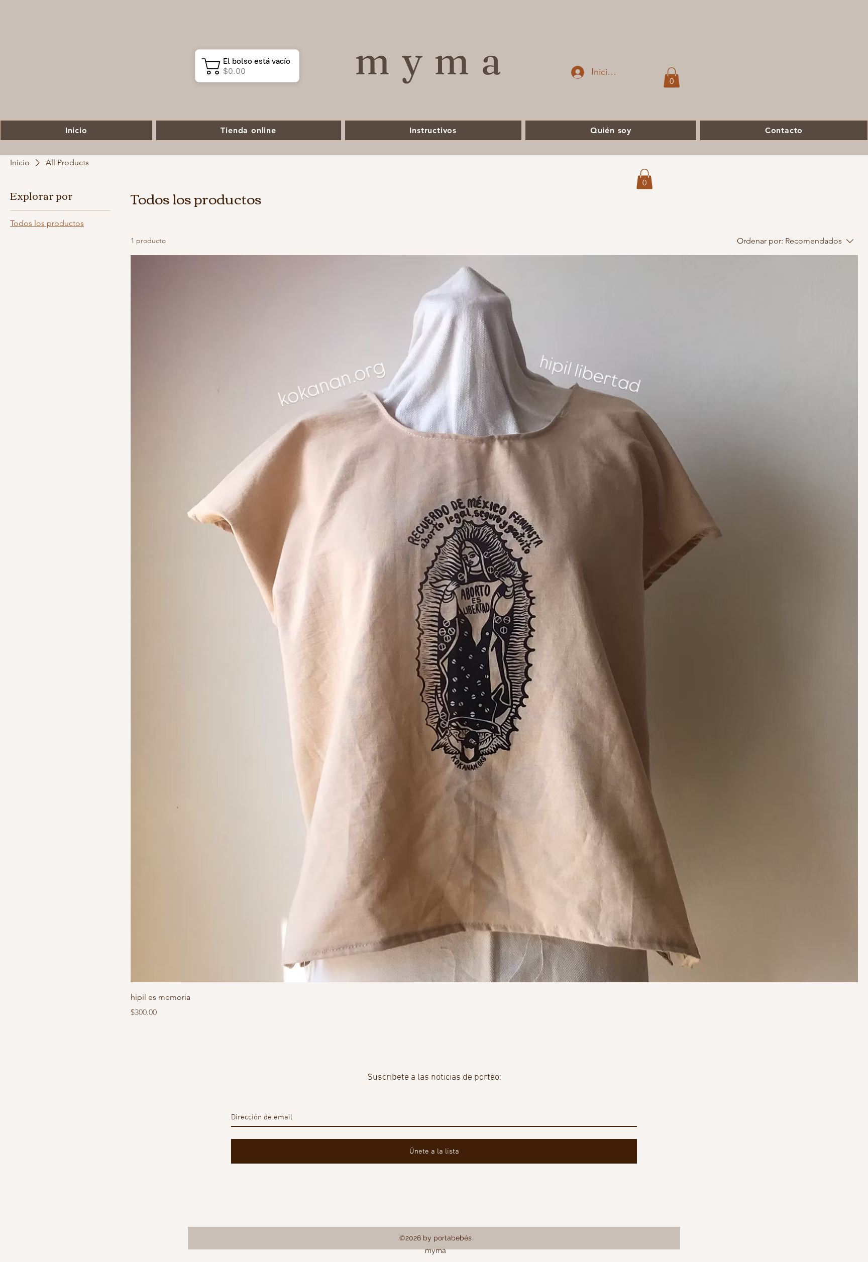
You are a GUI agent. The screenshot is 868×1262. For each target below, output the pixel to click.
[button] (671, 77)
